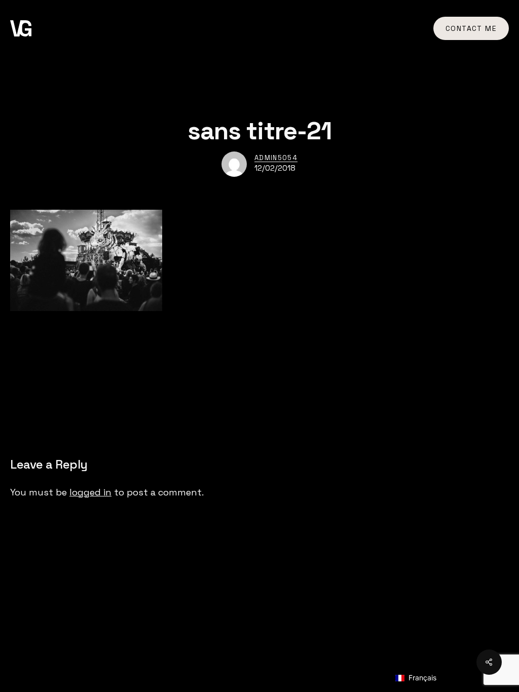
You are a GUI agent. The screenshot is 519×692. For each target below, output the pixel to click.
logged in (90, 492)
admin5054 (276, 157)
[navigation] (427, 678)
